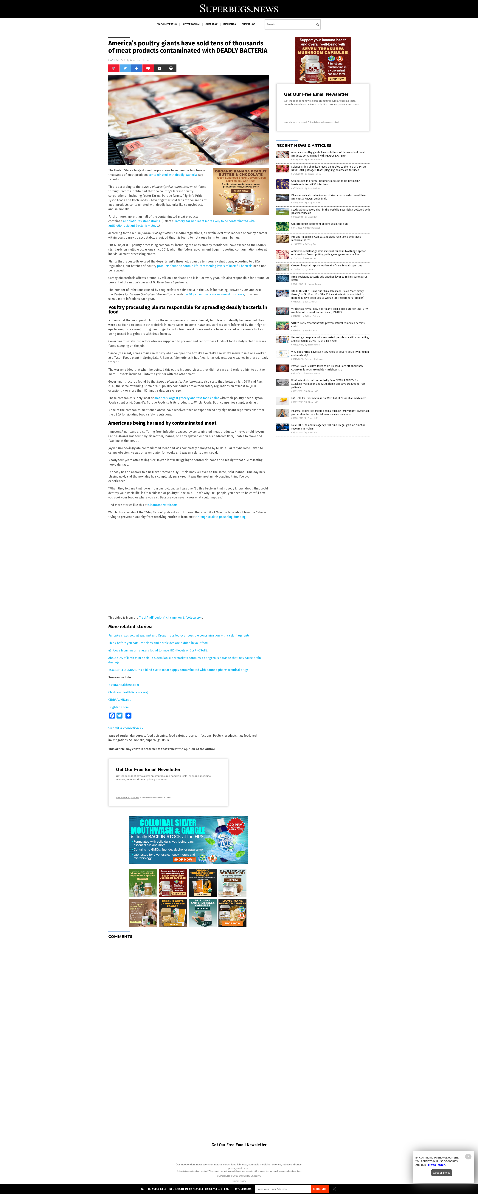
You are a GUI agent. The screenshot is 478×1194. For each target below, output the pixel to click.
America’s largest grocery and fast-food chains (186, 398)
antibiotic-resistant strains (141, 221)
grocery (191, 735)
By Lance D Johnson (314, 359)
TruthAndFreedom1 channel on (160, 617)
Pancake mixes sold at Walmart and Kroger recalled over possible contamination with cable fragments (179, 635)
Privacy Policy (239, 1181)
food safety (176, 735)
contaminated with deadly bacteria (172, 175)
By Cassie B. (310, 269)
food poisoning (157, 735)
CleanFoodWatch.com (163, 505)
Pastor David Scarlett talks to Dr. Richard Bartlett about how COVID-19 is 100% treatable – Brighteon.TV (327, 367)
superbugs (248, 24)
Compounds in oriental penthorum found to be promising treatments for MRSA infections (325, 182)
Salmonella (136, 740)
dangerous (137, 735)
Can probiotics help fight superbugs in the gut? (319, 223)
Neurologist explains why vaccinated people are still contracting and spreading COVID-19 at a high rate (330, 339)
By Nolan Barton (312, 345)
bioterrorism (191, 24)
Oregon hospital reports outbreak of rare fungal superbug (326, 265)
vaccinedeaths (167, 24)
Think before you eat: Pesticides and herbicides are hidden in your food (158, 643)
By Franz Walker (312, 188)
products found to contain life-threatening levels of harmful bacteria (204, 266)
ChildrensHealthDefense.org (128, 692)
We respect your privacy (220, 1171)
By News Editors (312, 316)
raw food (244, 735)
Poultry (218, 735)
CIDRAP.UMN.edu (119, 700)
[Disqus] (188, 988)
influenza (229, 24)
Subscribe (320, 1189)
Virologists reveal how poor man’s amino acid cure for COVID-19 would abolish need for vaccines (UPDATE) (329, 310)
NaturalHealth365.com (123, 685)
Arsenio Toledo (139, 60)
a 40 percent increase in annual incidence (215, 294)
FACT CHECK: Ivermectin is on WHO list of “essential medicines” (329, 398)
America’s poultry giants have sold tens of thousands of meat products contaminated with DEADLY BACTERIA (328, 154)
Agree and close (441, 1172)
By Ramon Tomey (313, 174)
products (230, 735)
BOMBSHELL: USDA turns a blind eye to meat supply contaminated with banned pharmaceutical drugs (178, 670)
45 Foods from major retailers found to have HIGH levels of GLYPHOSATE (157, 650)
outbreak (211, 24)
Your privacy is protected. (127, 797)
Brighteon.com (192, 617)
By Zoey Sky (310, 244)
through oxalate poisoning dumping (221, 517)
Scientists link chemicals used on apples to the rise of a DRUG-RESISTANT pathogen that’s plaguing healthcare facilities (329, 168)
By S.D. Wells (310, 302)
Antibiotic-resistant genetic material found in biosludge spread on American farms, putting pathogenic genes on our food (328, 253)
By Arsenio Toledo (313, 159)
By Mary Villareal (312, 202)
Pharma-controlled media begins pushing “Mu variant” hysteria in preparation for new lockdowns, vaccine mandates (330, 412)
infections (205, 735)
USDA (165, 740)
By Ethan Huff (311, 217)
